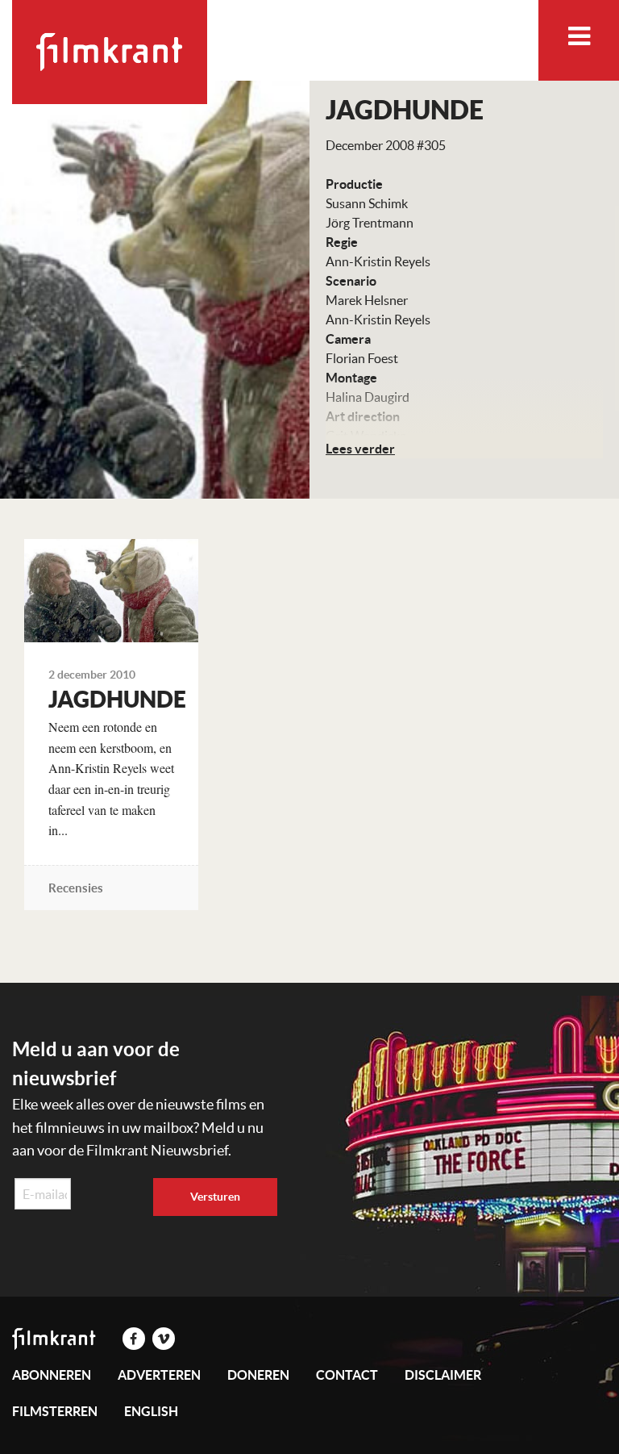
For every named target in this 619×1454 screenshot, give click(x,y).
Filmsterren (55, 1411)
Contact (347, 1375)
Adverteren (159, 1375)
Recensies (75, 888)
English (151, 1411)
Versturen (215, 1196)
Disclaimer (443, 1375)
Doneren (258, 1375)
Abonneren (51, 1375)
